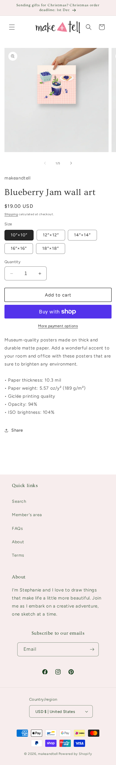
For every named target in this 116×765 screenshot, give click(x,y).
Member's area (27, 514)
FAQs (17, 528)
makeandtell (48, 754)
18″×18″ (50, 248)
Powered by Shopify (75, 754)
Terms (18, 555)
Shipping (11, 214)
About (18, 541)
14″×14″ (82, 235)
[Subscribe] (91, 649)
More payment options (58, 326)
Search (19, 501)
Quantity (12, 262)
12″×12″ (51, 235)
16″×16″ (19, 248)
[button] (11, 27)
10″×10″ (19, 235)
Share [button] (17, 430)
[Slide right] (71, 163)
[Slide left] (44, 163)
